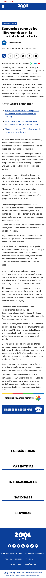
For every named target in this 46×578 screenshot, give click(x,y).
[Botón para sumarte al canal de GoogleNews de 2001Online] (23, 409)
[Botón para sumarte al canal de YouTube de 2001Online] (39, 63)
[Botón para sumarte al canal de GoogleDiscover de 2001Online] (23, 398)
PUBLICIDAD (29, 559)
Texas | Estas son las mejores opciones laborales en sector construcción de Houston (22, 113)
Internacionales (9, 23)
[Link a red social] (9, 546)
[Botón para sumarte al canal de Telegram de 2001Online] (35, 63)
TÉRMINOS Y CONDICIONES (11, 554)
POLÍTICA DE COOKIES (13, 559)
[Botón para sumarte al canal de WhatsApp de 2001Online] (31, 63)
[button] (10, 56)
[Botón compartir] (4, 56)
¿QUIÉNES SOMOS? (15, 564)
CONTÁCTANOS (30, 564)
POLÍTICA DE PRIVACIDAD (34, 554)
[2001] (23, 6)
